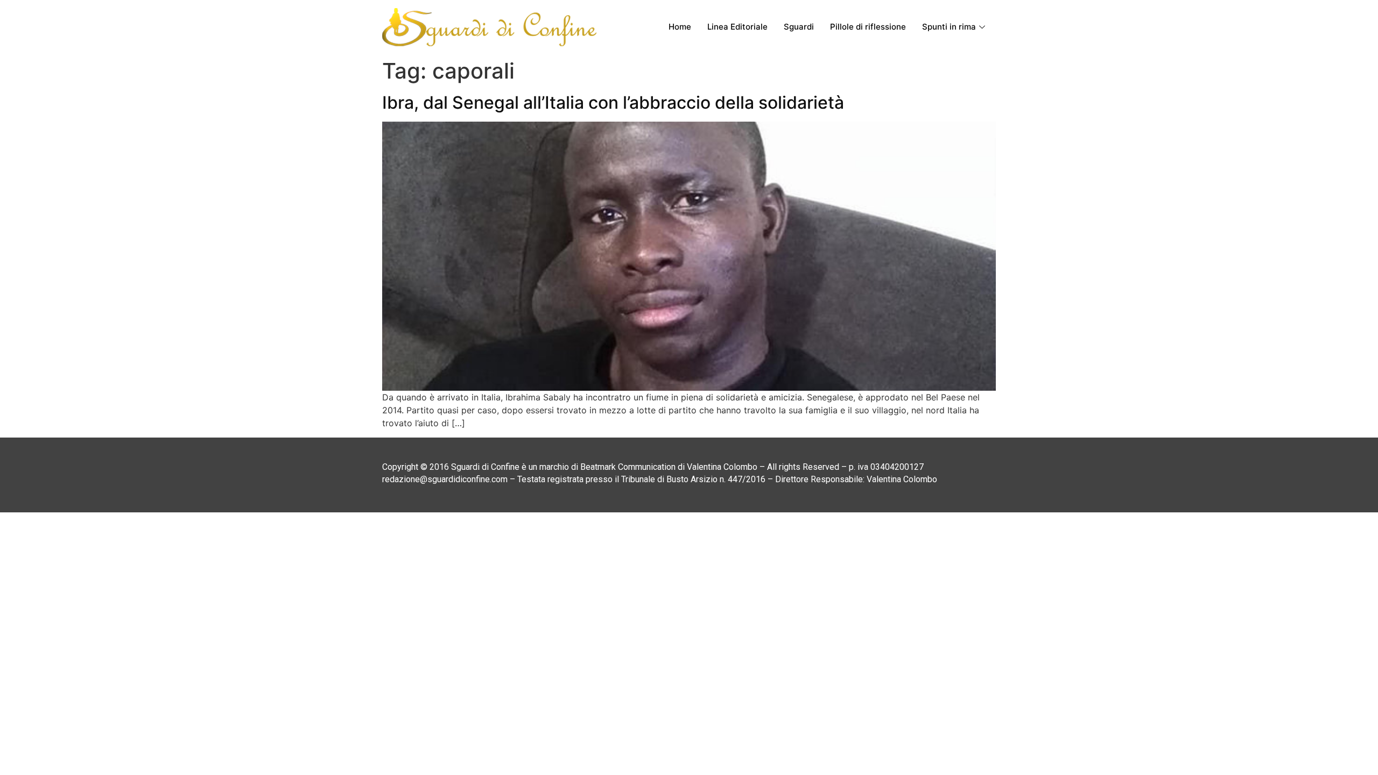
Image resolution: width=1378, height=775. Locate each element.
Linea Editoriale (737, 27)
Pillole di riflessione (868, 27)
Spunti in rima (949, 27)
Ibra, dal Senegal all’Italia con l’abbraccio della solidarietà (613, 102)
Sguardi (799, 27)
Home (680, 27)
